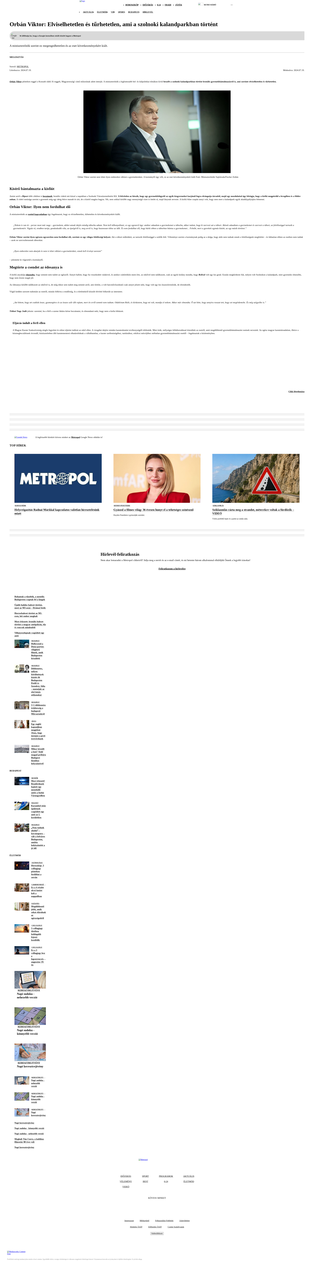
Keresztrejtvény (29, 990)
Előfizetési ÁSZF (155, 1227)
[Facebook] (150, 1205)
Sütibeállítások (157, 1233)
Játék (178, 5)
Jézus (34, 721)
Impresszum (129, 1221)
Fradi (168, 5)
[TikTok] (157, 1205)
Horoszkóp (132, 5)
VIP (112, 12)
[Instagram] (163, 1205)
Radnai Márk (20, 505)
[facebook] (223, 5)
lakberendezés (38, 884)
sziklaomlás (218, 505)
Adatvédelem (184, 1221)
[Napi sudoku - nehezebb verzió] (30, 1001)
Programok (166, 1176)
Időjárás (148, 5)
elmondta (30, 274)
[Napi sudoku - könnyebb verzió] (30, 1037)
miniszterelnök (51, 75)
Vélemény (126, 1181)
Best (145, 1181)
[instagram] (225, 5)
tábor (69, 75)
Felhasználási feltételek (164, 1221)
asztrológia (37, 863)
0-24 (159, 5)
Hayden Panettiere (122, 505)
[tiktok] (224, 5)
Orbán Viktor (84, 75)
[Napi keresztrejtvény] (30, 1070)
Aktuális (88, 12)
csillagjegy (37, 925)
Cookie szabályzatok (176, 1227)
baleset (35, 803)
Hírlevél (148, 12)
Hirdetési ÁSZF (136, 1227)
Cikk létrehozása (296, 391)
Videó (125, 1186)
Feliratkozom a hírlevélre (172, 568)
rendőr (35, 778)
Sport (121, 12)
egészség (35, 903)
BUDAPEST (133, 12)
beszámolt (47, 196)
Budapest (35, 641)
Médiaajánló (144, 1221)
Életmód (102, 12)
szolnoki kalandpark (24, 75)
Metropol (23, 66)
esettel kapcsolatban (37, 214)
